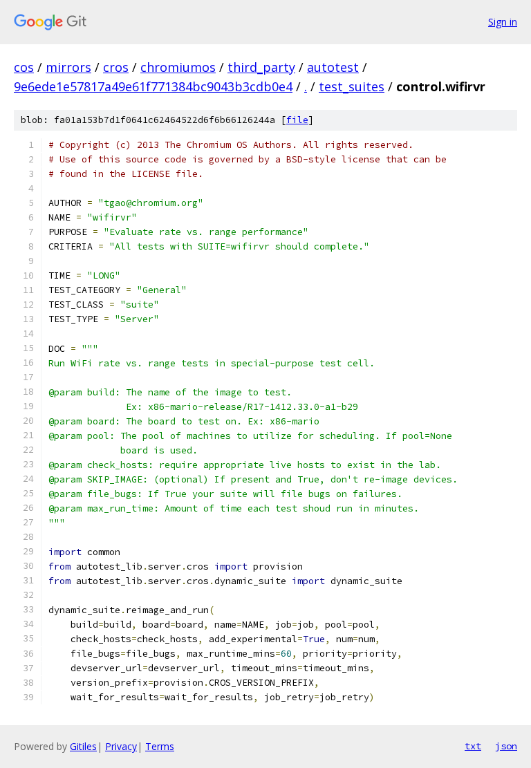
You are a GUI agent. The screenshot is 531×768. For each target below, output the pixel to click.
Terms (159, 746)
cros (116, 67)
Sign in (502, 21)
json (506, 746)
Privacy (121, 746)
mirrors (68, 67)
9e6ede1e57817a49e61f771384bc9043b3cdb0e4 (153, 86)
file (297, 120)
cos (24, 67)
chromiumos (178, 67)
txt (473, 746)
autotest (333, 67)
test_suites (351, 86)
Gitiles (83, 746)
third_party (261, 67)
